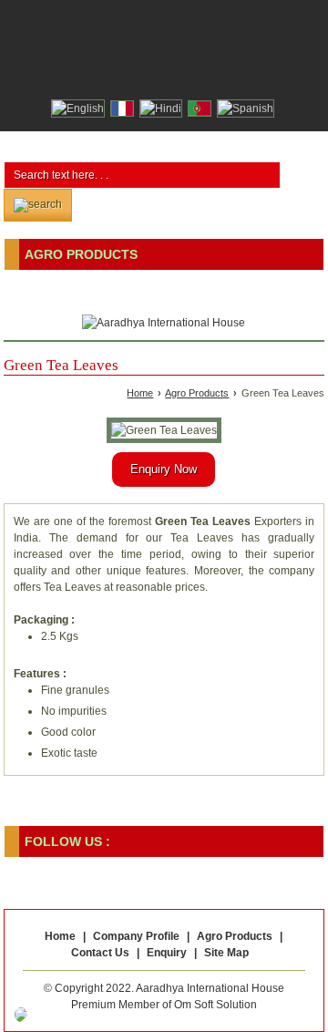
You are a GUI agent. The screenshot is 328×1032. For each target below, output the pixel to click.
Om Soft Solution (215, 1004)
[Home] (138, 73)
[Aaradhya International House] (163, 322)
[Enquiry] (190, 73)
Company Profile (136, 936)
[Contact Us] (164, 73)
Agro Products (81, 254)
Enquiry (167, 952)
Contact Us (100, 952)
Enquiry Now (163, 469)
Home (140, 392)
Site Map (226, 952)
